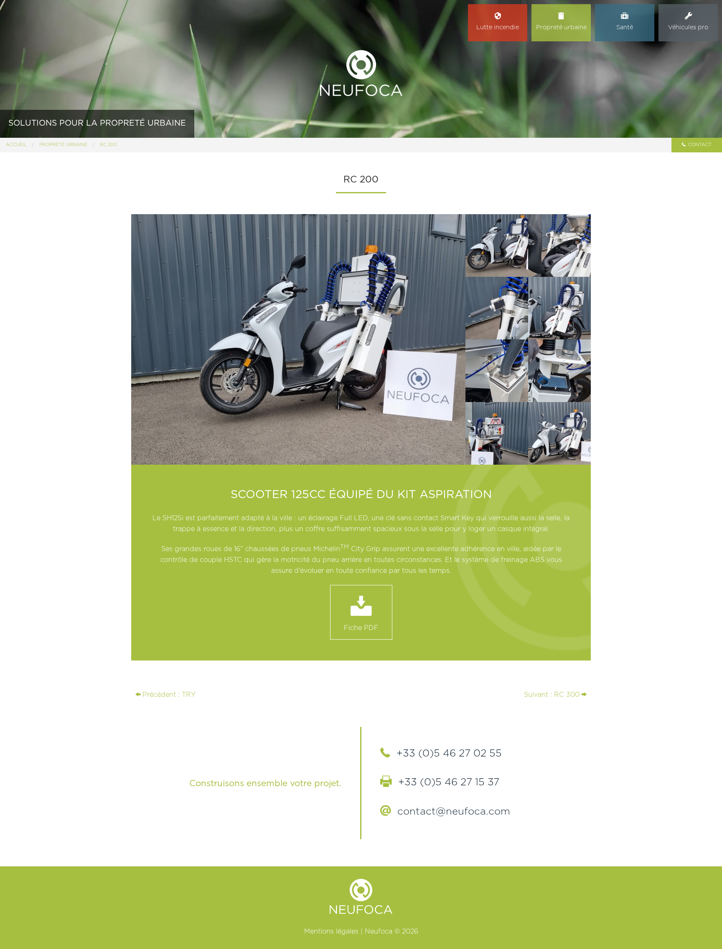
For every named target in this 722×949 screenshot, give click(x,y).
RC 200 (108, 144)
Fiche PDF (361, 628)
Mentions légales (331, 931)
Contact (699, 144)
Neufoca (361, 73)
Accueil (16, 144)
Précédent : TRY (168, 694)
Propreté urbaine (63, 144)
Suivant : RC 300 (553, 694)
